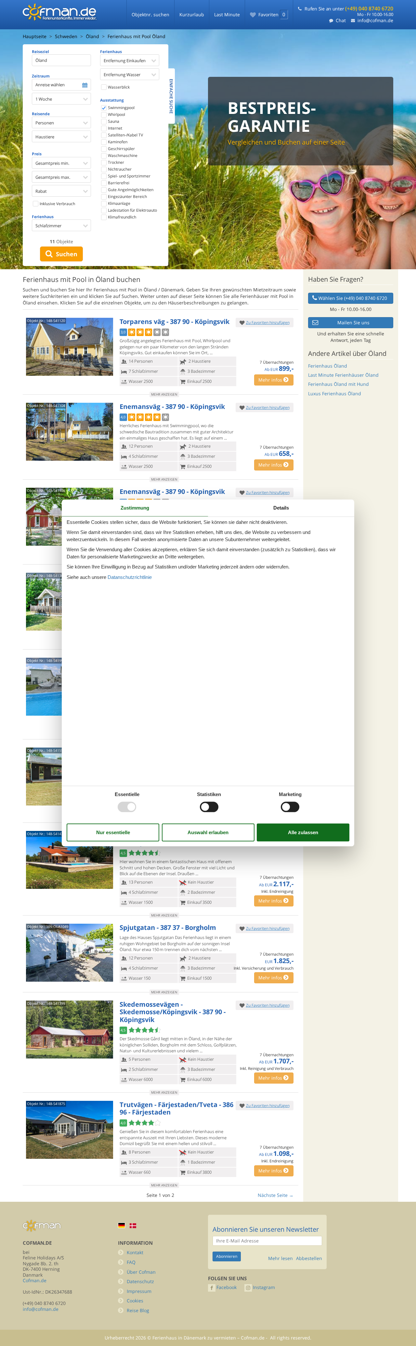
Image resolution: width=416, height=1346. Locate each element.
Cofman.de (34, 1280)
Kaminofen (117, 142)
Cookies (135, 1300)
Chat (341, 20)
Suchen (65, 254)
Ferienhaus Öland (327, 366)
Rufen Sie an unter (349, 9)
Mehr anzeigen (164, 394)
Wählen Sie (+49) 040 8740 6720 (352, 298)
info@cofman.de (375, 20)
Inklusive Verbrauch (57, 203)
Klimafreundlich (121, 217)
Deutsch (121, 1225)
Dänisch (133, 1225)
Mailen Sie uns (353, 322)
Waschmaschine (122, 155)
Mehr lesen (280, 1258)
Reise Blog (138, 1310)
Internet (114, 128)
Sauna (113, 121)
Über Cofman (141, 1272)
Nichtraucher (119, 169)
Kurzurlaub (191, 14)
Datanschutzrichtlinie (130, 577)
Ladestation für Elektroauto (132, 210)
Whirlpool (116, 114)
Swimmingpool (121, 107)
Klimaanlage (118, 203)
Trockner (115, 162)
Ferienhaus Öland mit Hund (338, 384)
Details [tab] (281, 508)
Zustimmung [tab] (135, 508)
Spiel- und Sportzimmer (128, 176)
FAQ (131, 1262)
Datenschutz (140, 1281)
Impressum (139, 1291)
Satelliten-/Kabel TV (125, 135)
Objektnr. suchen (150, 14)
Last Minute (227, 14)
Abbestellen (309, 1258)
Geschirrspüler (121, 148)
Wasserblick (118, 87)
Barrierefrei (118, 183)
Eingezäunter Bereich (127, 196)
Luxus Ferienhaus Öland (334, 393)
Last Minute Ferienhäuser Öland (343, 375)
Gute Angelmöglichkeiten (130, 189)
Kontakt (135, 1252)
